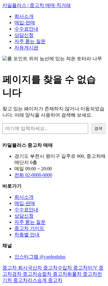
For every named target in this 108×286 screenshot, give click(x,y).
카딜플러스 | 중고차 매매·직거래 (36, 5)
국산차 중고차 (43, 267)
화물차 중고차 (82, 273)
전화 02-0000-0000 (33, 174)
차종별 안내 (27, 234)
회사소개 (24, 16)
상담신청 (24, 35)
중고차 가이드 (29, 228)
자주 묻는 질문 (30, 41)
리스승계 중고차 (45, 280)
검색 (98, 128)
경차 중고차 (24, 273)
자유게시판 (26, 47)
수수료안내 (26, 28)
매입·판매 (24, 22)
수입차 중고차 (73, 267)
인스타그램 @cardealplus (39, 256)
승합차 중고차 (52, 273)
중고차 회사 (15, 267)
